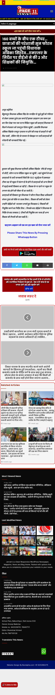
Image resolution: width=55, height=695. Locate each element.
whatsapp (43, 651)
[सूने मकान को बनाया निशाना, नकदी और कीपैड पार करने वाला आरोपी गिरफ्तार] (27, 540)
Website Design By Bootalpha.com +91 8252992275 (27, 665)
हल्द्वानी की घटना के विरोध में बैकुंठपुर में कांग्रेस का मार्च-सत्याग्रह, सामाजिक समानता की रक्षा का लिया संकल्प (40, 448)
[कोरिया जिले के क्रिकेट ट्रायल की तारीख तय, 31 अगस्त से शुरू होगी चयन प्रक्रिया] (45, 530)
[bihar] (27, 11)
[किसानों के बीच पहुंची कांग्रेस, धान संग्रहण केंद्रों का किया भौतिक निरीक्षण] (10, 540)
